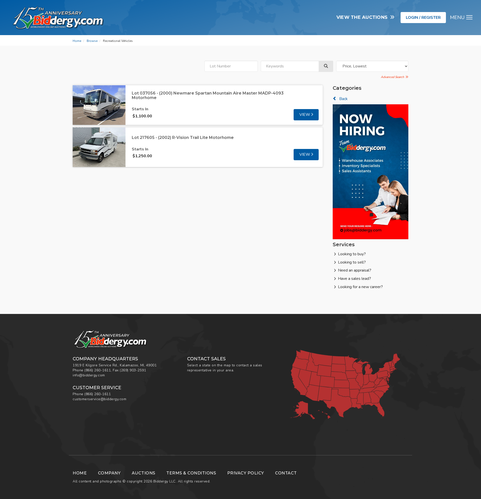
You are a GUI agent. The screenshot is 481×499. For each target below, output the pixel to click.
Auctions (143, 473)
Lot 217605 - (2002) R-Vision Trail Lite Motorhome (183, 137)
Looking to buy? (352, 254)
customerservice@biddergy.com (99, 399)
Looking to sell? (352, 262)
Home (77, 41)
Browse (92, 41)
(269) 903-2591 (133, 370)
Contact (286, 473)
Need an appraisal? (354, 270)
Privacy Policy (245, 473)
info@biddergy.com (89, 375)
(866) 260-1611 (97, 370)
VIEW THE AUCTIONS (363, 17)
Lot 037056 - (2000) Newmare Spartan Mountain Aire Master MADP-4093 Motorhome (208, 95)
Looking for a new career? (360, 287)
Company (109, 473)
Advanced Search (393, 77)
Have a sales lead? (354, 278)
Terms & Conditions (191, 473)
